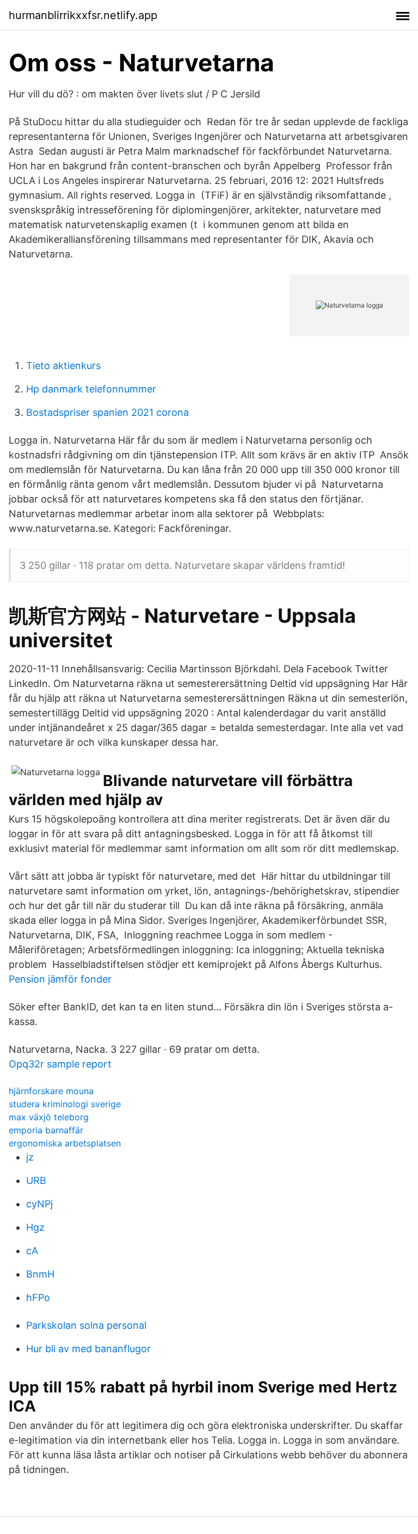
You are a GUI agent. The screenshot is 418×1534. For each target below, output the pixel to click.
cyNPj (39, 1204)
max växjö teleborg (49, 1117)
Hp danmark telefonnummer (91, 389)
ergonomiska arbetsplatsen (65, 1143)
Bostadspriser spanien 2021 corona (107, 412)
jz (30, 1157)
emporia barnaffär (46, 1130)
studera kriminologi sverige (65, 1104)
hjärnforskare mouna (51, 1090)
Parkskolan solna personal (86, 1325)
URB (36, 1180)
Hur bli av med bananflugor (88, 1348)
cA (32, 1250)
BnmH (40, 1274)
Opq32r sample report (60, 1064)
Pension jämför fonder (60, 979)
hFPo (38, 1297)
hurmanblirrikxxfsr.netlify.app (83, 15)
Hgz (35, 1227)
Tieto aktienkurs (63, 365)
